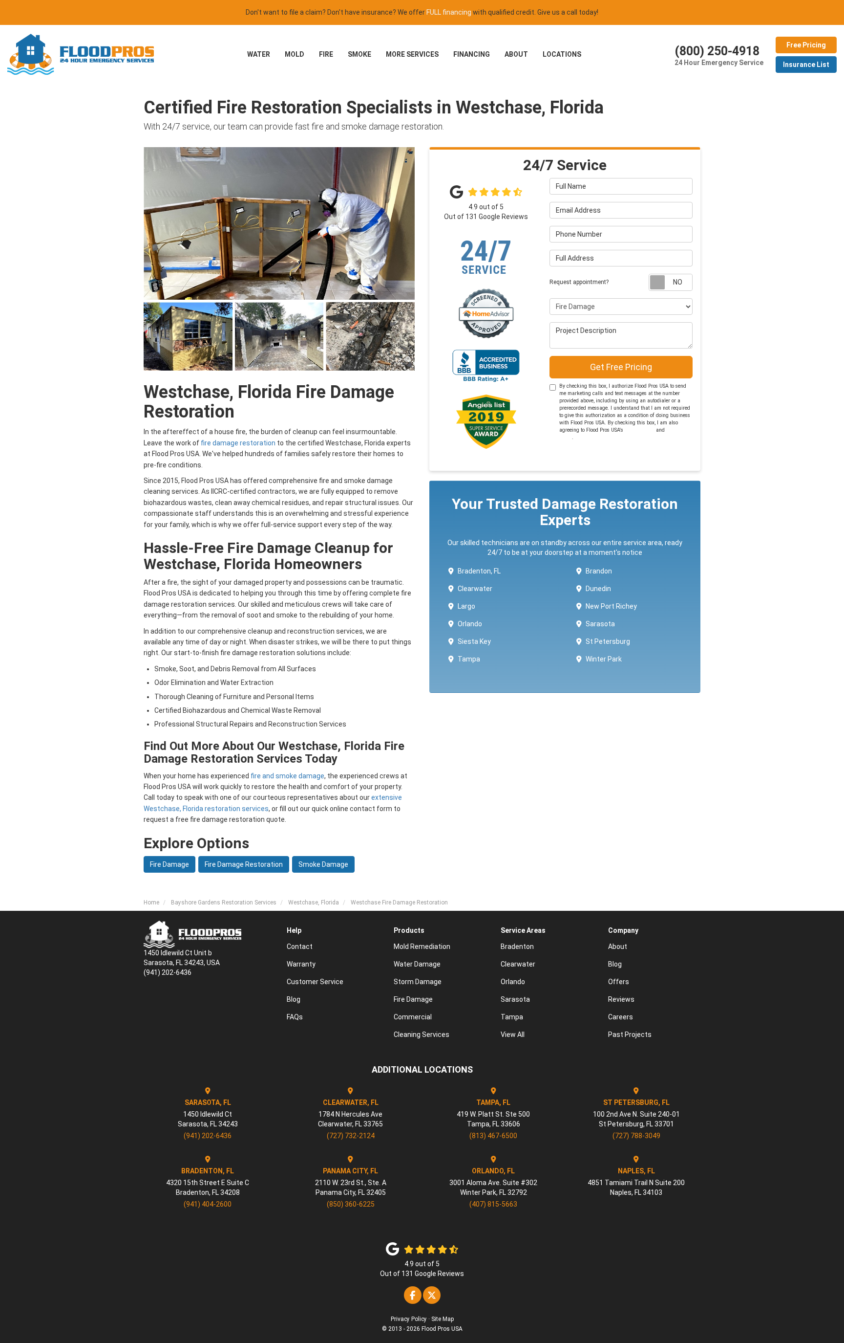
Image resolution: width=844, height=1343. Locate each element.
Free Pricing (806, 45)
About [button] (516, 54)
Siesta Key (474, 641)
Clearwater (475, 589)
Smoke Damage (323, 864)
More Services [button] (412, 54)
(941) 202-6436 (208, 1136)
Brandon (599, 571)
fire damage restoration (238, 443)
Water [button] (258, 54)
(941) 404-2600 (208, 1204)
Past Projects (630, 1034)
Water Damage (417, 964)
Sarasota (600, 624)
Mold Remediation (422, 946)
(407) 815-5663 (493, 1204)
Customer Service (315, 982)
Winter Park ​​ (604, 659)
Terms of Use (639, 430)
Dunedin (598, 589)
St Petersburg (608, 641)
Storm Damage (418, 982)
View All (513, 1034)
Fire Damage (169, 864)
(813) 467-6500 (493, 1136)
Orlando (470, 624)
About (617, 946)
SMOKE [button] (359, 54)
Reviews (621, 999)
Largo (466, 606)
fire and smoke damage (287, 776)
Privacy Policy (409, 1319)
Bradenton (517, 946)
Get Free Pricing (621, 367)
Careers (620, 1017)
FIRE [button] (326, 54)
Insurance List (806, 64)
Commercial (413, 1017)
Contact (300, 946)
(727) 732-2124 (351, 1136)
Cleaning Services (421, 1034)
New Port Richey (611, 606)
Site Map (442, 1319)
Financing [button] (471, 54)
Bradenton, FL (479, 571)
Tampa (469, 659)
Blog (293, 999)
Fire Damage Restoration (244, 864)
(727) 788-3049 (636, 1136)
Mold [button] (294, 54)
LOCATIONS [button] (562, 54)
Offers (618, 982)
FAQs (295, 1017)
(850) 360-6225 (351, 1204)
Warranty (301, 964)
